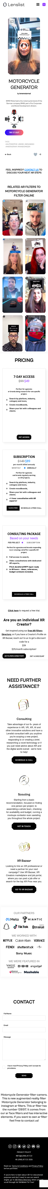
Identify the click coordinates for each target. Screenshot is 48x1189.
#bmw (21, 144)
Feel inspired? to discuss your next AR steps (24, 171)
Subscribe (13, 508)
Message (7, 1037)
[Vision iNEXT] (12, 295)
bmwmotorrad (25, 94)
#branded (29, 144)
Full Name (7, 1014)
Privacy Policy (37, 1166)
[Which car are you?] (35, 295)
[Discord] (33, 1146)
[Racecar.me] (12, 218)
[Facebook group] (38, 1146)
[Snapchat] (19, 1146)
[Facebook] (10, 1146)
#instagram (11, 147)
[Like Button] (35, 154)
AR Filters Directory (23, 1180)
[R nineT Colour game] (35, 256)
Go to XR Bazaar (24, 889)
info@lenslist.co (24, 1156)
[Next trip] (35, 218)
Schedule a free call (31, 508)
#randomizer (23, 147)
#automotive (12, 144)
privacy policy (24, 1152)
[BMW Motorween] (35, 333)
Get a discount (37, 656)
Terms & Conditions (20, 1166)
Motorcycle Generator (24, 84)
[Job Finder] (12, 256)
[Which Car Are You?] (12, 333)
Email (6, 1025)
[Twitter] (24, 1146)
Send (24, 1076)
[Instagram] (14, 1146)
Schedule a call (24, 760)
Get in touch (24, 826)
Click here (13, 610)
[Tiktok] (28, 1146)
